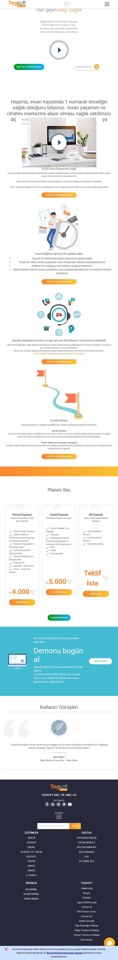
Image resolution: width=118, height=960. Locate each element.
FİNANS (31, 870)
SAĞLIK (31, 838)
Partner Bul (86, 916)
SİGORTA (31, 842)
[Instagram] (58, 804)
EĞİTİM (31, 861)
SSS (87, 856)
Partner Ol (87, 907)
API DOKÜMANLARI (86, 847)
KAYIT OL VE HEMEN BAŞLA (29, 67)
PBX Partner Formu (86, 911)
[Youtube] (70, 804)
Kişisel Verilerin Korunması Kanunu (65, 953)
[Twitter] (64, 804)
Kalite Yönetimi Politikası (87, 930)
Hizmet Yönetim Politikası (87, 935)
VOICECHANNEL (31, 894)
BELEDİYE (31, 856)
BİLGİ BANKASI (86, 852)
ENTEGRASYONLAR (86, 838)
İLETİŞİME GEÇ (86, 861)
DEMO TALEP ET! (84, 67)
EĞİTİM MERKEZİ (86, 842)
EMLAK (31, 847)
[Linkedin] (53, 804)
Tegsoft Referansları (87, 902)
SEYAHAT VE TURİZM (31, 852)
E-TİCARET (31, 875)
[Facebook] (47, 804)
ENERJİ (31, 866)
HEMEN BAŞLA (22, 602)
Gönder (75, 826)
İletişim (86, 893)
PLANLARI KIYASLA (59, 617)
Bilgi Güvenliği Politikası (86, 925)
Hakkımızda (86, 888)
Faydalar (87, 897)
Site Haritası (87, 940)
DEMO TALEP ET (100, 662)
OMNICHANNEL (31, 899)
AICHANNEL (31, 889)
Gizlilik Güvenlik (86, 921)
